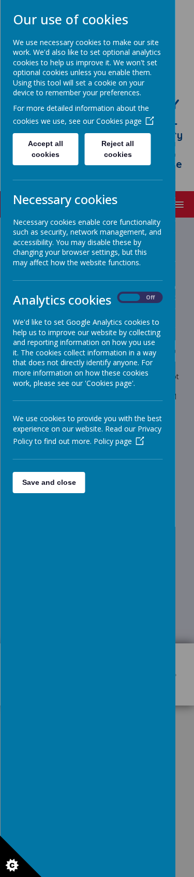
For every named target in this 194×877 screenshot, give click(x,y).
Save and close (49, 482)
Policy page (112, 441)
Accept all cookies (45, 149)
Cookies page (118, 121)
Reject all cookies (117, 149)
